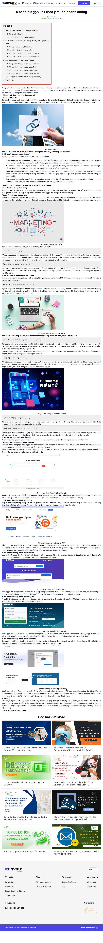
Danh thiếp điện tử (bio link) (15, 891)
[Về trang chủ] (9, 3)
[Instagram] (10, 908)
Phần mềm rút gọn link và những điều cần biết (32, 247)
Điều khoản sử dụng (43, 882)
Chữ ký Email (10, 895)
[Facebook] (6, 908)
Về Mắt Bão (91, 887)
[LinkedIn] (14, 908)
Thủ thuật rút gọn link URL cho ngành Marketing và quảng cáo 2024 (40, 152)
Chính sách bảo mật (43, 887)
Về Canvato (91, 882)
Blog (63, 887)
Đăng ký (84, 3)
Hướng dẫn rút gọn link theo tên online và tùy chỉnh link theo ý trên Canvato (43, 336)
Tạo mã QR (9, 887)
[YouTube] (22, 908)
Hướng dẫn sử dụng (69, 882)
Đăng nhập (71, 3)
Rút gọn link (9, 882)
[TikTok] (18, 908)
